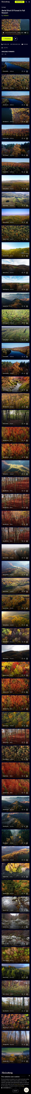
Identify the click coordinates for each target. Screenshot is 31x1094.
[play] (3, 33)
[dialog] (15, 1084)
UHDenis (5, 15)
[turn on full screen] (22, 71)
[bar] (29, 2)
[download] (27, 71)
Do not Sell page (20, 1085)
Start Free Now (19, 1)
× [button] (29, 1075)
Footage (4, 7)
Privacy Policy (17, 1084)
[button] (15, 1088)
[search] (26, 2)
